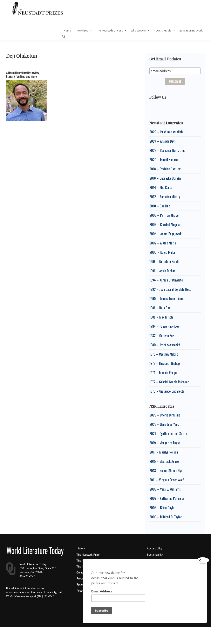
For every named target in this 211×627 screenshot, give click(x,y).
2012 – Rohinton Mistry (164, 196)
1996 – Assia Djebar (162, 270)
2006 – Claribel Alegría (164, 224)
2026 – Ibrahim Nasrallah (166, 131)
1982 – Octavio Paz (161, 335)
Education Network (191, 30)
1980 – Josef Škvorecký (164, 344)
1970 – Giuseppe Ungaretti (166, 391)
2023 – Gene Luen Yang (164, 424)
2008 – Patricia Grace (163, 215)
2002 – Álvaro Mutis (162, 243)
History (80, 548)
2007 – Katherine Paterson (166, 498)
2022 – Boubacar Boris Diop (167, 150)
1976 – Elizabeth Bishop (164, 363)
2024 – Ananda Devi (162, 141)
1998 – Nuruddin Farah (164, 261)
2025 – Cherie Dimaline (164, 415)
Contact (81, 572)
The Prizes (81, 30)
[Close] (203, 560)
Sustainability (155, 554)
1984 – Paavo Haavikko (164, 326)
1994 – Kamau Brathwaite (166, 280)
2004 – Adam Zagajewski (165, 233)
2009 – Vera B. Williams (165, 489)
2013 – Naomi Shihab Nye (165, 470)
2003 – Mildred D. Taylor (165, 516)
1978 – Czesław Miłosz (163, 354)
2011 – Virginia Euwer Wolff (166, 479)
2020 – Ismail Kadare (163, 159)
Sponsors (82, 584)
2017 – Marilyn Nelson (163, 452)
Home (67, 30)
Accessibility (154, 548)
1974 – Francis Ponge (163, 372)
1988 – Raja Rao (159, 307)
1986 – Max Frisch (161, 317)
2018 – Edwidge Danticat (165, 168)
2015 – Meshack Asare (164, 461)
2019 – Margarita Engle (164, 442)
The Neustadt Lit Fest (109, 30)
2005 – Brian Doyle (161, 507)
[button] (64, 38)
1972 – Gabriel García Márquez (169, 381)
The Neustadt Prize (88, 554)
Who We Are (138, 30)
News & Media (162, 30)
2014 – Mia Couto (160, 187)
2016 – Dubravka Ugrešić (165, 178)
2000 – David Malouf (163, 252)
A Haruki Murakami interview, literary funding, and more (23, 74)
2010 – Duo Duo (159, 206)
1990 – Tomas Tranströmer (167, 298)
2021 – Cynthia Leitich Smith (168, 433)
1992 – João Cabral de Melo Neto (170, 289)
